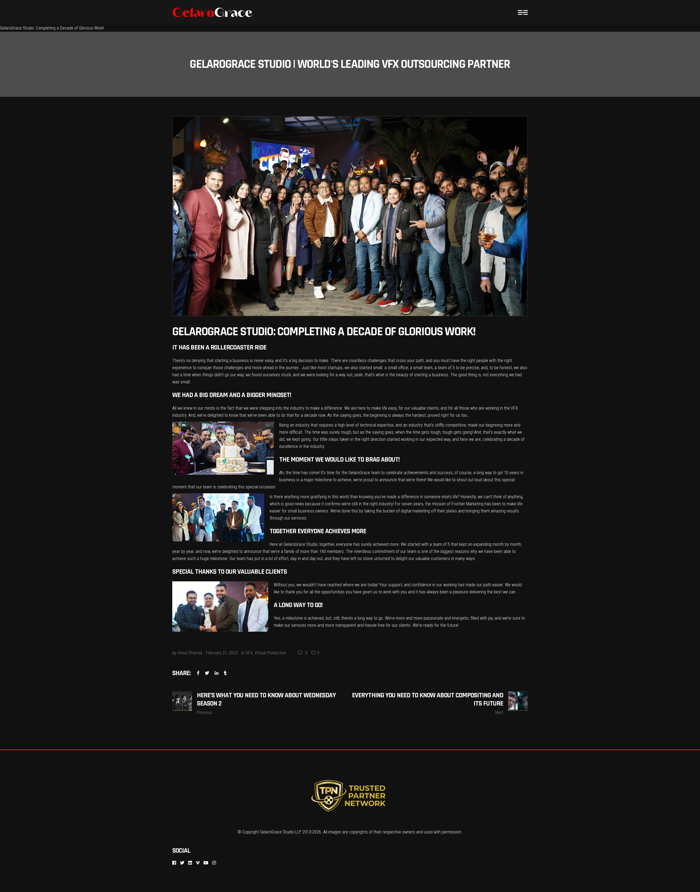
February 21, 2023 (222, 652)
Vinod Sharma (189, 652)
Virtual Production (270, 652)
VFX (249, 652)
